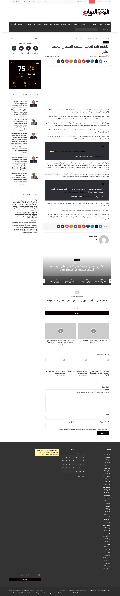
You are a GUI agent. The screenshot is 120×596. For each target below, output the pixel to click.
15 (83, 464)
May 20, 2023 (98, 156)
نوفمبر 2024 (107, 495)
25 (73, 468)
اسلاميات (63, 24)
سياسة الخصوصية (13, 593)
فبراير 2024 (107, 519)
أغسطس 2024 (106, 503)
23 (80, 468)
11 (73, 460)
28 (63, 468)
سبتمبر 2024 (106, 500)
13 (66, 460)
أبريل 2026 (107, 465)
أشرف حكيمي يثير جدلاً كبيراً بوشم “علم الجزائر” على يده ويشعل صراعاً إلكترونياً (99, 373)
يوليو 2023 (107, 538)
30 (80, 471)
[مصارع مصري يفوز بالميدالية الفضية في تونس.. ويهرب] (55, 364)
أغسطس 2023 (106, 536)
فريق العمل (66, 593)
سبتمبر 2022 (107, 566)
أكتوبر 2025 (107, 481)
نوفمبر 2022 (107, 560)
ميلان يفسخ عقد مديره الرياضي (77, 268)
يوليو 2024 (107, 506)
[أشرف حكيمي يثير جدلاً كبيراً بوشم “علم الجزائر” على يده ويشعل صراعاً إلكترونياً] (99, 364)
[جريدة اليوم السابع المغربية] (95, 12)
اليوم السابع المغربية (80, 590)
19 (69, 464)
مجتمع (94, 24)
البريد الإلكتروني (104, 421)
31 (76, 471)
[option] (77, 267)
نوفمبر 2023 (107, 528)
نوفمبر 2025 (107, 479)
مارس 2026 (107, 468)
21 (63, 464)
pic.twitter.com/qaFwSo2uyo (74, 192)
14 (63, 460)
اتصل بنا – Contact (57, 593)
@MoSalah (58, 151)
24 (76, 468)
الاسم (107, 414)
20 (66, 464)
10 (76, 460)
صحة (83, 24)
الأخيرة (25, 95)
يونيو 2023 (107, 541)
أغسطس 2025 (106, 487)
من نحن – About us (46, 593)
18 (73, 464)
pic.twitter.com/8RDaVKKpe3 (74, 151)
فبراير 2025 (107, 492)
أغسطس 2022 (106, 568)
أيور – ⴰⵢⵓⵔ (12, 24)
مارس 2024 (107, 517)
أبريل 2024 (107, 514)
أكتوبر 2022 (107, 563)
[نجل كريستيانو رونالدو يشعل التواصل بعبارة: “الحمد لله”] (77, 364)
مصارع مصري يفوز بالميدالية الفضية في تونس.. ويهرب (55, 372)
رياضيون (100, 38)
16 (80, 464)
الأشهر (36, 95)
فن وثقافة (76, 24)
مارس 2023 (107, 549)
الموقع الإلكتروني (72, 421)
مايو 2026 (107, 462)
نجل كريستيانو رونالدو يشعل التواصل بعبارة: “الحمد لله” (77, 372)
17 (76, 464)
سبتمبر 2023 (106, 533)
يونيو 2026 (107, 460)
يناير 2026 (107, 473)
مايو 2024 (107, 511)
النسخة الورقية (37, 24)
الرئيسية (108, 24)
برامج (20, 24)
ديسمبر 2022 (106, 557)
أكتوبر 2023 (107, 530)
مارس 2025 (107, 490)
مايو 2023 (107, 544)
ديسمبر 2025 (106, 476)
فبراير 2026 (107, 471)
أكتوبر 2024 (107, 498)
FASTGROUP (63, 590)
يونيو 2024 (107, 509)
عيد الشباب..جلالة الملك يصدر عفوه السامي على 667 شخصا (73, 1)
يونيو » (78, 476)
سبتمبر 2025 (107, 484)
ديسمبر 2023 (106, 525)
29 (83, 471)
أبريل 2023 (107, 547)
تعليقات (14, 95)
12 (69, 460)
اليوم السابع (103, 56)
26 (69, 468)
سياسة (100, 24)
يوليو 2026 (107, 457)
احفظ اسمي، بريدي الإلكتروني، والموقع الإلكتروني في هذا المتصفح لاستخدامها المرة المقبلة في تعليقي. (82, 429)
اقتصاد (89, 24)
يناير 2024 (107, 522)
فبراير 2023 (107, 552)
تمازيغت (46, 24)
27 (66, 468)
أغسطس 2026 (106, 454)
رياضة (70, 24)
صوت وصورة (28, 24)
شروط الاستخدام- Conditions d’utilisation (29, 593)
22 (83, 468)
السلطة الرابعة (55, 24)
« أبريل (83, 476)
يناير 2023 (107, 555)
